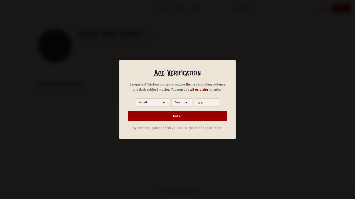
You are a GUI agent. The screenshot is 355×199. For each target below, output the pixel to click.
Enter (177, 116)
